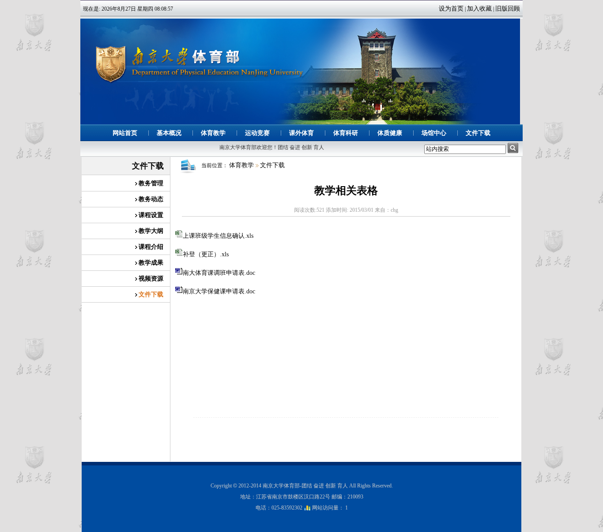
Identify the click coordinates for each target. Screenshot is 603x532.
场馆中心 (434, 133)
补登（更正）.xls (206, 254)
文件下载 (478, 133)
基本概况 (169, 133)
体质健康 (389, 133)
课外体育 (301, 133)
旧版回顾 (507, 8)
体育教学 (213, 133)
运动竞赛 (257, 133)
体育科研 (345, 133)
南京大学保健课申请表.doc (219, 291)
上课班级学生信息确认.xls (218, 235)
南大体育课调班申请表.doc (219, 273)
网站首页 (125, 133)
